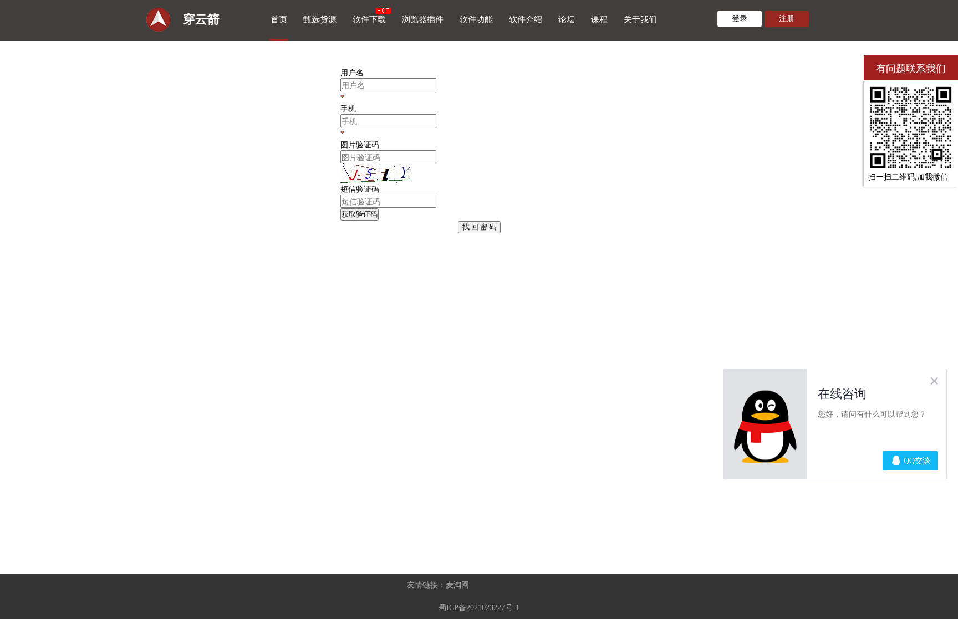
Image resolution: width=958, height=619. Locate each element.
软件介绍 (525, 19)
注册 (786, 18)
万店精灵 (535, 585)
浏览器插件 (423, 19)
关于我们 (640, 19)
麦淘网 (457, 585)
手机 (348, 109)
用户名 (352, 73)
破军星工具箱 (494, 585)
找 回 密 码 (479, 227)
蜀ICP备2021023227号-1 (479, 607)
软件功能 (476, 19)
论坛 (566, 19)
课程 (599, 19)
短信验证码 (359, 189)
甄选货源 (320, 19)
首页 (279, 19)
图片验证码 (359, 145)
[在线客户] (850, 67)
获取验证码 (360, 214)
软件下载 (369, 19)
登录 (739, 18)
